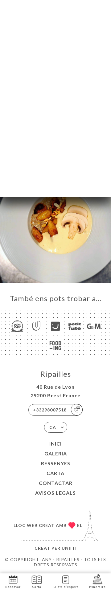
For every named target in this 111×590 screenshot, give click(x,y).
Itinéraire (97, 586)
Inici (55, 443)
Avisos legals (55, 493)
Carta (55, 473)
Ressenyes (55, 463)
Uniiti (69, 548)
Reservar (13, 586)
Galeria (55, 453)
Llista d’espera (66, 586)
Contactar (55, 483)
